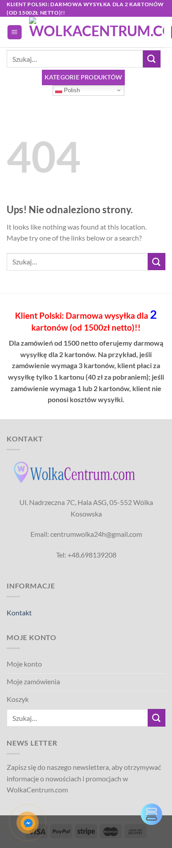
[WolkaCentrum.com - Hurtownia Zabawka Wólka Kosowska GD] (96, 32)
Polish (71, 90)
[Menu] (14, 32)
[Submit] (152, 59)
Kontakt (19, 612)
